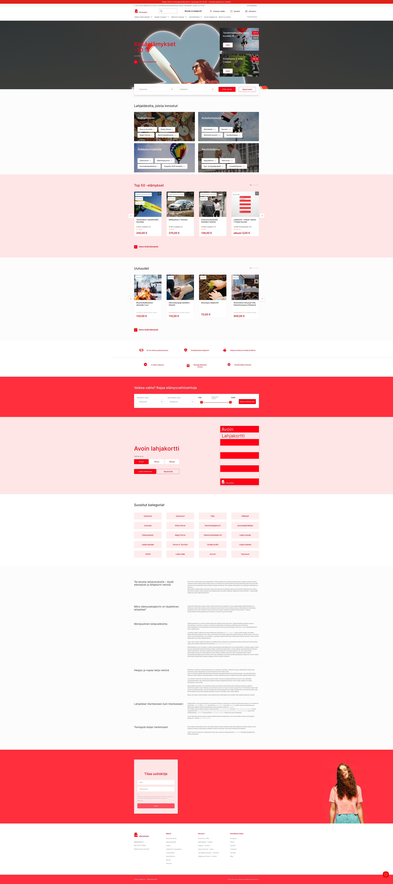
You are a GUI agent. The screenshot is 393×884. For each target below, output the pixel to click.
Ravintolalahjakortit (212, 526)
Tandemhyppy (233, 135)
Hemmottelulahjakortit (213, 535)
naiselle (196, 705)
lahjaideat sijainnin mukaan (223, 643)
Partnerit (169, 863)
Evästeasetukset (152, 879)
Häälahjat (245, 516)
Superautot (145, 160)
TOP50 (148, 554)
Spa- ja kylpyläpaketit (213, 166)
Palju (213, 516)
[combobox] (155, 89)
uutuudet (237, 732)
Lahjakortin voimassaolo (174, 849)
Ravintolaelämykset (167, 135)
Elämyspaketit (147, 535)
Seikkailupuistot (164, 160)
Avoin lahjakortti (210, 17)
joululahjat (213, 711)
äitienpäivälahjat (222, 711)
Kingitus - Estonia (204, 845)
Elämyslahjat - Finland (205, 842)
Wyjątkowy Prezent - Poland (207, 856)
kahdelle (232, 705)
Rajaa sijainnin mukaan (143, 397)
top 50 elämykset (205, 718)
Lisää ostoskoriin (145, 471)
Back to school (225, 17)
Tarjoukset (148, 516)
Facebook (233, 849)
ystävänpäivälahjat (218, 712)
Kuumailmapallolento (149, 166)
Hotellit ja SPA (212, 545)
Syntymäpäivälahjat (245, 526)
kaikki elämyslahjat (224, 709)
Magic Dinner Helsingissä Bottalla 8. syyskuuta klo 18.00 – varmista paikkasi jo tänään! (196, 2)
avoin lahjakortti (230, 632)
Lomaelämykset (237, 166)
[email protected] (143, 849)
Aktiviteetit (210, 129)
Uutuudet (148, 526)
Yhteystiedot (252, 17)
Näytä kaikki (247, 89)
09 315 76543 (141, 845)
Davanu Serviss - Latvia (205, 849)
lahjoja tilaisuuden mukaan (243, 709)
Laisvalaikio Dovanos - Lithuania (208, 853)
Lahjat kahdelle (148, 545)
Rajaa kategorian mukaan (174, 397)
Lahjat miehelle (245, 545)
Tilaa (156, 806)
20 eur (141, 462)
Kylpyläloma (210, 160)
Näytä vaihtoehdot (247, 402)
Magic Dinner (146, 135)
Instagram (233, 838)
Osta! (228, 71)
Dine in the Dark (147, 129)
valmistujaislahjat (242, 711)
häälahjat (199, 712)
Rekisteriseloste (171, 838)
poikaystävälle (219, 705)
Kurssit (226, 129)
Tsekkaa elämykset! (147, 62)
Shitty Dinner (167, 129)
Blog (231, 856)
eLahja (168, 845)
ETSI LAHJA (227, 89)
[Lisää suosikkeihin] (159, 193)
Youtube (233, 853)
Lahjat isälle (180, 554)
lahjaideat (231, 707)
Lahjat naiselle (245, 535)
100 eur (172, 462)
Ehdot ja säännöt (139, 879)
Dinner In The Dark (180, 545)
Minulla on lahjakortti (193, 11)
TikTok (232, 842)
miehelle (205, 705)
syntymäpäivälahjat (203, 711)
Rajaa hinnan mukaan (215, 397)
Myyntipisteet (253, 5)
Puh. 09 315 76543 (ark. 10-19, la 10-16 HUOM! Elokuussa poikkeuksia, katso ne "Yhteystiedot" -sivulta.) (167, 5)
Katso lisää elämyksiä (148, 247)
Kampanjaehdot (171, 842)
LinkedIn (233, 845)
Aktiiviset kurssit (212, 135)
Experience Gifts (203, 838)
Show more (140, 800)
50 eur (156, 462)
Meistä (168, 860)
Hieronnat (227, 160)
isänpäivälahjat (231, 711)
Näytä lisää (168, 471)
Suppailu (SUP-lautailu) (174, 166)
